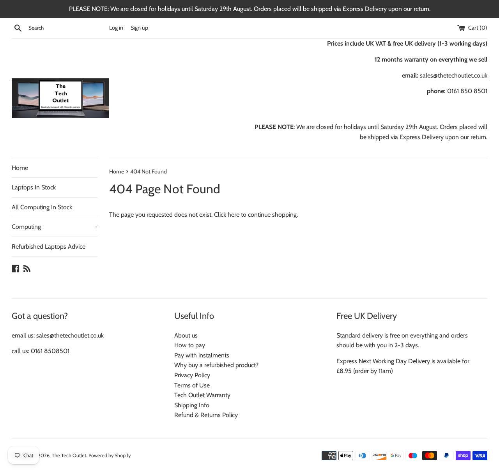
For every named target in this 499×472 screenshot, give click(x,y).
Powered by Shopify (109, 455)
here (233, 214)
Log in (116, 27)
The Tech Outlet (69, 455)
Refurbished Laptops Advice (48, 246)
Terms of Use (192, 385)
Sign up (139, 27)
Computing (54, 226)
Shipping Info (191, 405)
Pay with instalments (201, 355)
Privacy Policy (192, 375)
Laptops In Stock (34, 187)
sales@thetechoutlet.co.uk (453, 75)
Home (20, 167)
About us (186, 335)
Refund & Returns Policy (206, 415)
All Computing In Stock (42, 207)
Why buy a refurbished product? (216, 365)
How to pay (189, 345)
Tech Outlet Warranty (202, 395)
